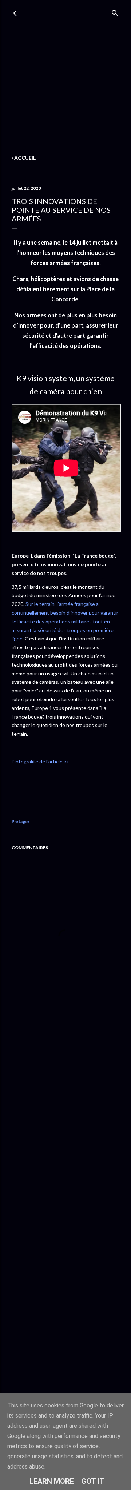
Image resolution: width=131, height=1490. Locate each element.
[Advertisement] (65, 87)
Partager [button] (20, 821)
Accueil (25, 158)
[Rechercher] (115, 11)
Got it (92, 1481)
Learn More (51, 1481)
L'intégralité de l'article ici (40, 761)
